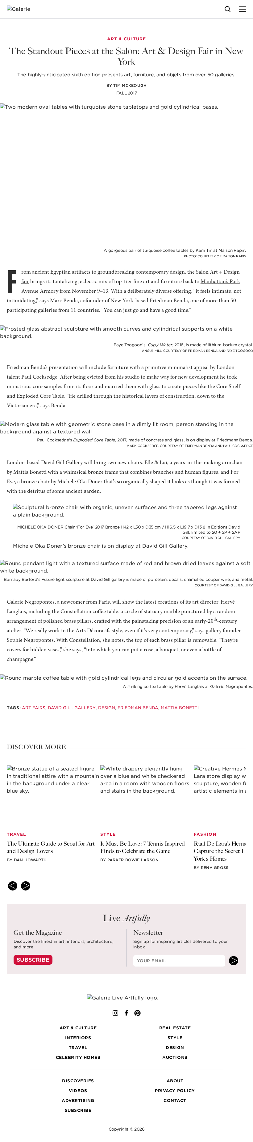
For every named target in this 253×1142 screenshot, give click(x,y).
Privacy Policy (175, 1090)
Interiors (78, 1037)
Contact (175, 1100)
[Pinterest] (137, 1013)
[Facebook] (126, 1013)
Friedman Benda (138, 707)
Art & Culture (78, 1027)
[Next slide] (25, 886)
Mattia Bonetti (180, 707)
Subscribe (33, 960)
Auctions (174, 1057)
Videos (78, 1090)
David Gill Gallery (72, 707)
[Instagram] (115, 1013)
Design (106, 707)
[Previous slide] (13, 886)
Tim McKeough (130, 85)
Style (175, 1037)
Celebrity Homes (78, 1057)
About (175, 1080)
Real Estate (175, 1027)
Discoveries (78, 1080)
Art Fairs (33, 707)
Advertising (78, 1100)
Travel (78, 1047)
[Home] (22, 9)
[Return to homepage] (126, 998)
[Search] (227, 9)
